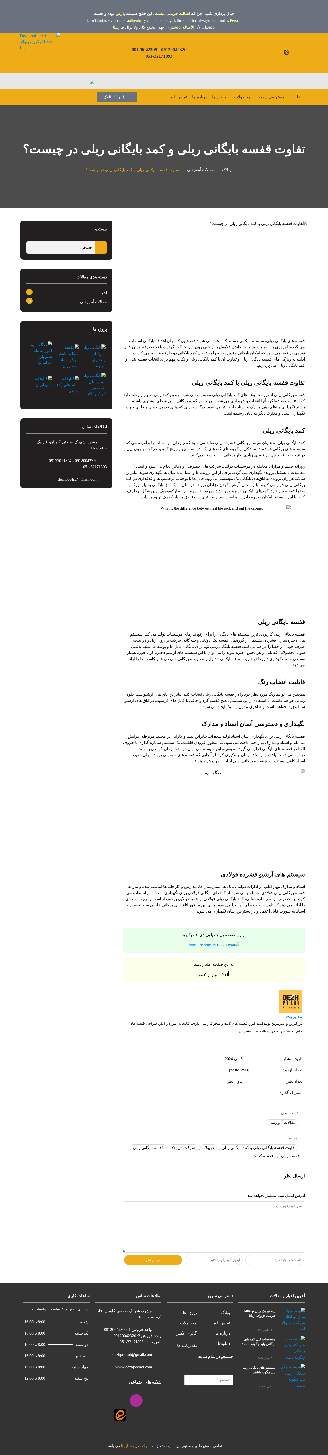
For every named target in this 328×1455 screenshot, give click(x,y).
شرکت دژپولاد (183, 1147)
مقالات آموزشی (200, 170)
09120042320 (174, 49)
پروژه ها (219, 97)
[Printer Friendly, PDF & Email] (214, 945)
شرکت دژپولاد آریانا (135, 1446)
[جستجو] (231, 1371)
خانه (297, 97)
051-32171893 (159, 56)
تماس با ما (178, 97)
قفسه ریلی (290, 1156)
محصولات (242, 97)
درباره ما (199, 97)
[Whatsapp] (274, 52)
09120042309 (144, 49)
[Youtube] (298, 52)
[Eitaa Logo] (120, 1415)
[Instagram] (292, 52)
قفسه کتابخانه (261, 1156)
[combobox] (208, 1380)
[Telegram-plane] (280, 52)
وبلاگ (226, 170)
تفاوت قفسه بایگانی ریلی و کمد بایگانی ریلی (258, 1147)
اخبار (103, 293)
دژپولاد (208, 1147)
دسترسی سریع (271, 97)
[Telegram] (103, 1400)
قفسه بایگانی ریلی (148, 1147)
